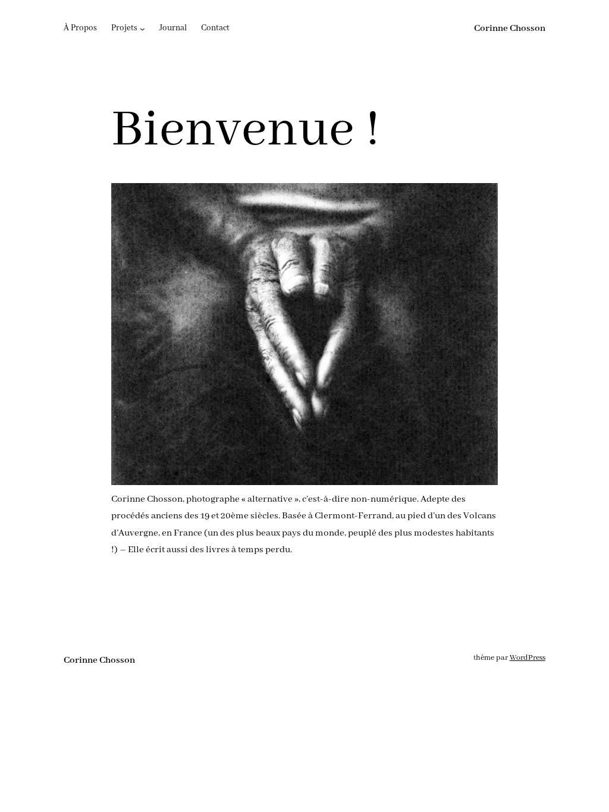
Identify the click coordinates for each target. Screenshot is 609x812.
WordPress (527, 658)
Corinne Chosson (509, 28)
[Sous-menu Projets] (142, 29)
